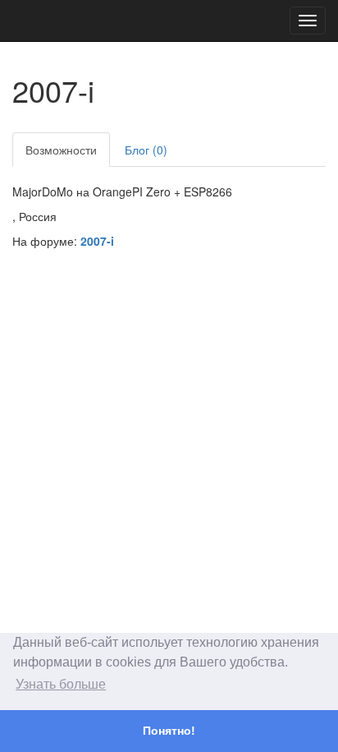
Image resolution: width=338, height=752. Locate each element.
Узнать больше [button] (61, 684)
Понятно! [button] (169, 730)
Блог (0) (146, 149)
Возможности (61, 149)
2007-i (97, 241)
